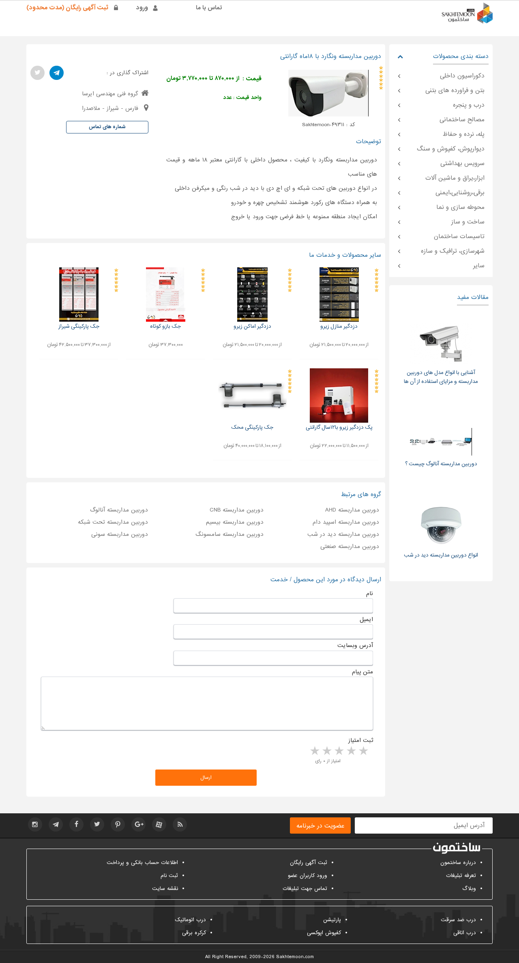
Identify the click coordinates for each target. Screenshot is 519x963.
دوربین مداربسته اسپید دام (346, 522)
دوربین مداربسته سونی (119, 534)
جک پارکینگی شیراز (78, 326)
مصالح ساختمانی (462, 120)
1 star (363, 751)
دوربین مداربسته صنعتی (349, 546)
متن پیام (362, 671)
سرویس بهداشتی (462, 163)
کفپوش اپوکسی (324, 933)
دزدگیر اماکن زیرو (252, 326)
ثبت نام (169, 875)
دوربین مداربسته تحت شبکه (113, 522)
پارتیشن (332, 920)
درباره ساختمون (458, 862)
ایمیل (366, 619)
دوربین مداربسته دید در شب (343, 534)
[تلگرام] (56, 73)
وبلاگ (469, 888)
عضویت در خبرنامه (320, 826)
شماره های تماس (107, 127)
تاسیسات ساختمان (459, 236)
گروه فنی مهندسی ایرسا (110, 93)
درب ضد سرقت (458, 920)
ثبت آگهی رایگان (308, 862)
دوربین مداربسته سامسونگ (229, 534)
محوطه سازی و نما (460, 207)
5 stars (314, 751)
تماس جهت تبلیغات (305, 888)
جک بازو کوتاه (165, 326)
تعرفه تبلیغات (461, 875)
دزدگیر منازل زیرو (339, 326)
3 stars (338, 751)
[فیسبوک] (76, 824)
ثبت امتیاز (360, 740)
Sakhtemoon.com (295, 957)
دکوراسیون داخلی (462, 76)
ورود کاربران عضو (307, 875)
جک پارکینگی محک (252, 427)
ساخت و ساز (468, 222)
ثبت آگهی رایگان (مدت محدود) (67, 8)
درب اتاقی (464, 933)
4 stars (326, 751)
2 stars (351, 751)
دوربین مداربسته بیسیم (235, 522)
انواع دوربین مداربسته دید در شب (441, 555)
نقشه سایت (165, 888)
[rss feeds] (180, 824)
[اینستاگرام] (35, 824)
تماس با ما (209, 7)
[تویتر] (37, 73)
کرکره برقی (194, 933)
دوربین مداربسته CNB (237, 509)
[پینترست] (118, 824)
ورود (142, 8)
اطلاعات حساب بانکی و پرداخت (142, 862)
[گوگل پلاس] (138, 824)
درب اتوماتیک (190, 920)
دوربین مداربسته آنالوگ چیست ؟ (441, 464)
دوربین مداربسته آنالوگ (119, 509)
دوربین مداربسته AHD (352, 509)
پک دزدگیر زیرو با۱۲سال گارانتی (339, 427)
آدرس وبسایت (355, 645)
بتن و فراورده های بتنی (455, 90)
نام (369, 593)
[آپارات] (159, 824)
